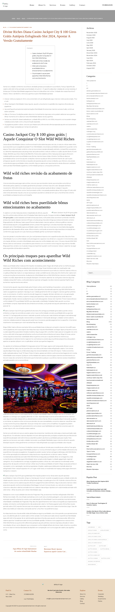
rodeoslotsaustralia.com (94, 223)
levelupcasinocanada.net (95, 174)
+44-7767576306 (29, 599)
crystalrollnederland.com (95, 141)
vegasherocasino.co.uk (94, 256)
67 (87, 88)
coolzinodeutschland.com (95, 134)
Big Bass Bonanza (92, 106)
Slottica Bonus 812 (92, 235)
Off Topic (89, 202)
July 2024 (90, 58)
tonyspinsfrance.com (93, 248)
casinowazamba (92, 129)
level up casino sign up (95, 542)
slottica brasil (104, 549)
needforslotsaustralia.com (95, 190)
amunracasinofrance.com (95, 96)
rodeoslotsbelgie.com (94, 225)
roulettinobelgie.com (94, 228)
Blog (4, 27)
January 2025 (91, 50)
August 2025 (91, 37)
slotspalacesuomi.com (94, 233)
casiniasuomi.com (92, 124)
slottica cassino (93, 558)
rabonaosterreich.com (94, 215)
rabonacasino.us (92, 213)
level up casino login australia (97, 539)
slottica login (105, 558)
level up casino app (94, 533)
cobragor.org (91, 131)
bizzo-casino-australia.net (95, 111)
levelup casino (92, 530)
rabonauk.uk (91, 218)
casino (89, 126)
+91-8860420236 (29, 594)
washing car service (94, 561)
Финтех (89, 261)
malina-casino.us (92, 185)
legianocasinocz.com (93, 167)
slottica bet (102, 545)
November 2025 (92, 32)
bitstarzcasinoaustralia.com (95, 108)
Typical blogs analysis (93, 497)
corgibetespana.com (93, 136)
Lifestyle (89, 177)
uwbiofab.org (91, 253)
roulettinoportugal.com (94, 230)
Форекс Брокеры (93, 263)
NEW (88, 200)
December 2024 (92, 53)
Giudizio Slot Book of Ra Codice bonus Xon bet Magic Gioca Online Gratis (99, 512)
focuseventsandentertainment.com (21, 27)
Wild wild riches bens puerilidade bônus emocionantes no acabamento (42, 68)
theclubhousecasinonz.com (96, 243)
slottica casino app (94, 555)
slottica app (91, 545)
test (88, 241)
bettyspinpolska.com (93, 103)
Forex (88, 144)
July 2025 (90, 40)
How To (89, 159)
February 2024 (91, 63)
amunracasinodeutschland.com (97, 93)
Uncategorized (91, 251)
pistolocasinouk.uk (93, 205)
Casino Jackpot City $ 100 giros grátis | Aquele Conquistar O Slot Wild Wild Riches (42, 56)
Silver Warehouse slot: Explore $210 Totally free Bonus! (98, 482)
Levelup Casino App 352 (94, 172)
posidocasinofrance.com (94, 210)
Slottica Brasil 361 (92, 238)
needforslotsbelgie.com (94, 192)
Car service (91, 527)
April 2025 (90, 48)
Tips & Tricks (91, 246)
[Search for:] (99, 273)
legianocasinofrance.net (94, 169)
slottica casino (92, 552)
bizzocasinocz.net (92, 113)
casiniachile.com (92, 121)
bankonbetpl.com (92, 98)
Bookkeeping (91, 119)
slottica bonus (92, 549)
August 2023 (91, 68)
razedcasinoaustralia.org (95, 220)
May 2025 (90, 45)
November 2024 (92, 55)
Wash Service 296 (92, 258)
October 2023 (91, 65)
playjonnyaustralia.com (94, 208)
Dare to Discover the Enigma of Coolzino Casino (97, 504)
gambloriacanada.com (94, 149)
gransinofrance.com (93, 154)
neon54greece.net (93, 197)
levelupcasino (104, 530)
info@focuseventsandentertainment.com (58, 598)
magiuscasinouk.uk (93, 182)
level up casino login (94, 536)
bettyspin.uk (91, 101)
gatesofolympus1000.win (95, 152)
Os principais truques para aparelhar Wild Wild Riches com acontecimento (41, 76)
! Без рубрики (91, 80)
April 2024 (90, 60)
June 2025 (90, 43)
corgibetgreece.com (93, 139)
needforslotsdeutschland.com (97, 195)
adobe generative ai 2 (94, 91)
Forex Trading (91, 146)
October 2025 (91, 35)
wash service (92, 564)
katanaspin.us (91, 162)
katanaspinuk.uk (92, 164)
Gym (99, 527)
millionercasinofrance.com (95, 187)
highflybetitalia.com (93, 157)
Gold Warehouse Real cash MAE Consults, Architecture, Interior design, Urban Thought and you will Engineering (99, 490)
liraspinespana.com (93, 180)
